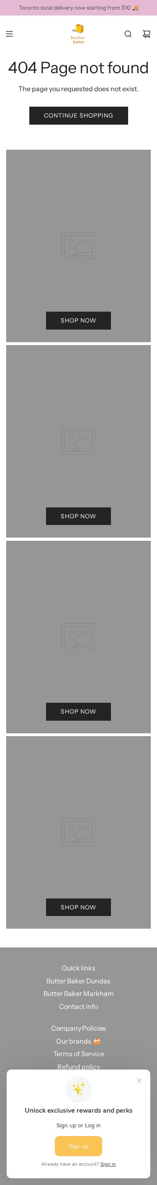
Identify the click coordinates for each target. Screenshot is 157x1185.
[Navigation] (9, 34)
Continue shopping (78, 115)
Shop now (78, 320)
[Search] (128, 34)
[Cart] (146, 34)
